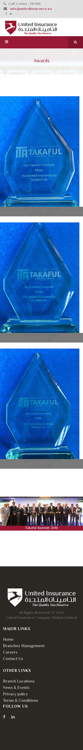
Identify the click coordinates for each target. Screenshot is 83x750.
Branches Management (24, 646)
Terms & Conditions (20, 701)
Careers (10, 653)
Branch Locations (18, 681)
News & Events (16, 688)
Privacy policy (15, 694)
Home (8, 640)
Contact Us (13, 659)
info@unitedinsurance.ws (31, 9)
